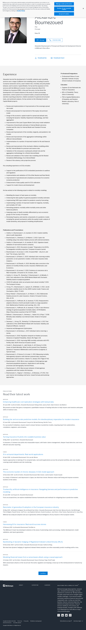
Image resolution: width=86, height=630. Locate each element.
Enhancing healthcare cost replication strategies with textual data (28, 402)
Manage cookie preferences (64, 4)
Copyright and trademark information (9, 621)
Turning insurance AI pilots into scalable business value (24, 437)
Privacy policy (26, 621)
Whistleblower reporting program (36, 621)
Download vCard (59, 58)
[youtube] (66, 615)
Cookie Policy (21, 10)
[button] (58, 615)
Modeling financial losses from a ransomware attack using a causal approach (32, 557)
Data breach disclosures (7, 622)
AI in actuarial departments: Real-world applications (23, 454)
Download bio (42, 58)
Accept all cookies (64, 14)
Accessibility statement (17, 622)
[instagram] (70, 615)
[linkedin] (62, 615)
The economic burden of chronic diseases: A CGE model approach (28, 472)
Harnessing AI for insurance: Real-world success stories (24, 524)
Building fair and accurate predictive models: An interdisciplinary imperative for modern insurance (41, 419)
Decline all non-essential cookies (64, 9)
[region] (43, 8)
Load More (43, 573)
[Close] (83, 8)
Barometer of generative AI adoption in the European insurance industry (31, 507)
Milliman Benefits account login (65, 621)
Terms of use (19, 621)
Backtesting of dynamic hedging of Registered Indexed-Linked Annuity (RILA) (33, 542)
